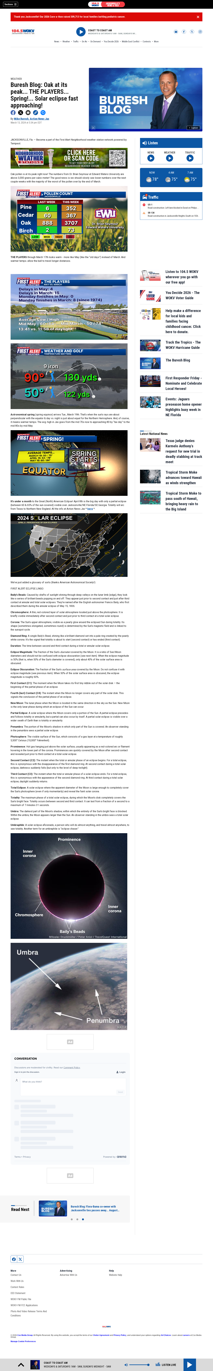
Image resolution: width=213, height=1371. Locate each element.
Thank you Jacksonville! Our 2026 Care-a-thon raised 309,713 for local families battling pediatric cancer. (69, 16)
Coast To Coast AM (100, 30)
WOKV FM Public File (21, 1299)
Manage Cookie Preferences (23, 1341)
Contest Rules (17, 1287)
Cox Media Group (25, 1335)
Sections (9, 4)
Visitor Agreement (101, 1335)
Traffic (76, 41)
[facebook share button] (13, 112)
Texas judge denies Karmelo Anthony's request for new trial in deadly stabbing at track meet (184, 451)
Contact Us (16, 1274)
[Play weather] (169, 158)
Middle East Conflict (130, 41)
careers (186, 1335)
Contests (147, 41)
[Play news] (150, 158)
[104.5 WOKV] (106, 4)
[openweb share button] (43, 112)
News (56, 41)
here (90, 508)
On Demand (95, 41)
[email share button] (28, 112)
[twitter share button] (20, 112)
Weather (66, 41)
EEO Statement (18, 1293)
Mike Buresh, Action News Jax (31, 118)
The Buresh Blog (178, 360)
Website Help (115, 1274)
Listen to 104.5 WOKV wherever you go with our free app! (182, 277)
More (156, 41)
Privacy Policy (120, 1335)
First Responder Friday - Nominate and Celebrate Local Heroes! (184, 383)
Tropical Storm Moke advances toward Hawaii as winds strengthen (184, 477)
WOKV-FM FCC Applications (24, 1305)
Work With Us (17, 1281)
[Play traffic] (190, 158)
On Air (84, 41)
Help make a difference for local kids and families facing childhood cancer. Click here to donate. (183, 321)
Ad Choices (166, 1335)
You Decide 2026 (111, 41)
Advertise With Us (68, 1274)
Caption (193, 128)
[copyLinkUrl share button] (35, 112)
